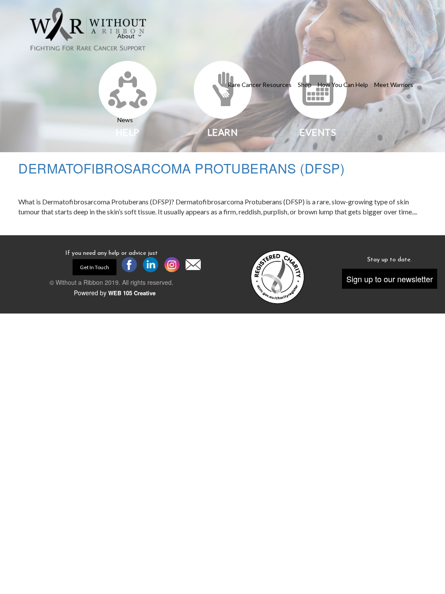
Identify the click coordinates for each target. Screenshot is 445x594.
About (126, 36)
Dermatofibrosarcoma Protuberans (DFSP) (181, 168)
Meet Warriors (393, 84)
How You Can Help (343, 84)
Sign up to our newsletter (389, 278)
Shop (305, 84)
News (125, 120)
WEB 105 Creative (132, 293)
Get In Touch (94, 267)
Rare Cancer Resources (260, 84)
